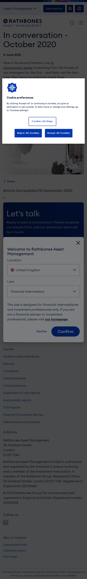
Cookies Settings (42, 121)
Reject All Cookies (28, 133)
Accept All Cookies (58, 133)
